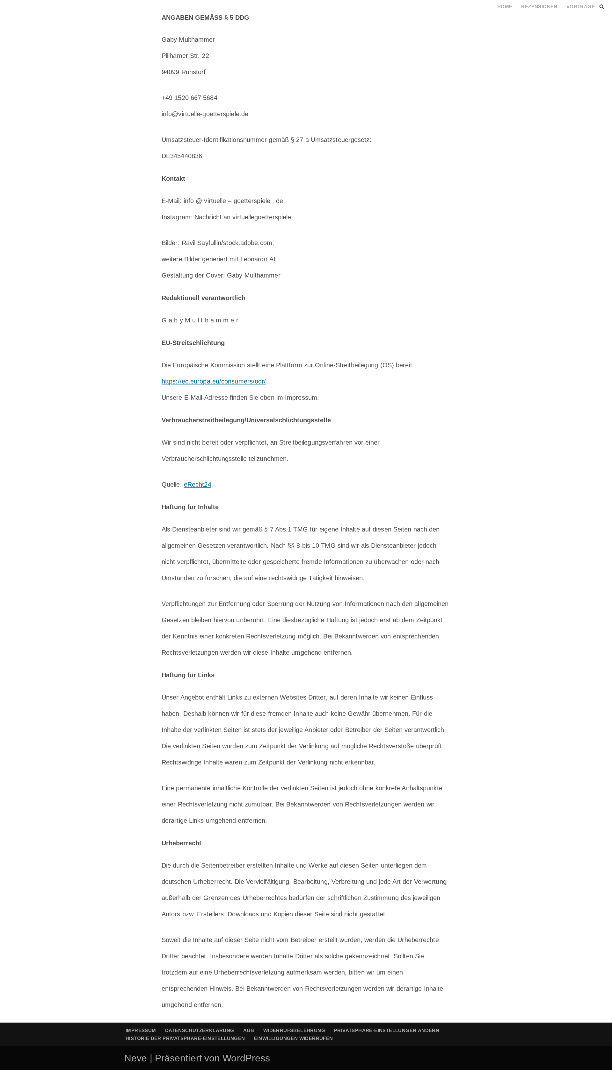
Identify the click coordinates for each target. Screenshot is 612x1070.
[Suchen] (601, 6)
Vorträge (580, 6)
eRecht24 (197, 484)
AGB (248, 1030)
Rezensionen (539, 6)
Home (505, 6)
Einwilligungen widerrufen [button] (293, 1038)
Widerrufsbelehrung (294, 1030)
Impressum (141, 1030)
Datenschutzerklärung (199, 1030)
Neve (135, 1058)
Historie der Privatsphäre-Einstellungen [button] (185, 1038)
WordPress (246, 1058)
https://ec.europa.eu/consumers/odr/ (214, 381)
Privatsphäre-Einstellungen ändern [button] (386, 1030)
